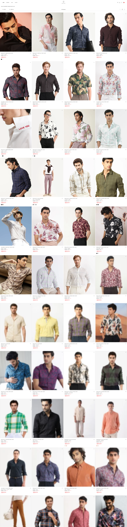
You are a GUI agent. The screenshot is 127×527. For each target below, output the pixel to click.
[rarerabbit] (63, 2)
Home (2, 6)
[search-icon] (118, 2)
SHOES (16, 2)
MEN (3, 2)
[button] (30, 13)
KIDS (12, 2)
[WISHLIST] (121, 2)
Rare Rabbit (5, 6)
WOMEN (7, 2)
